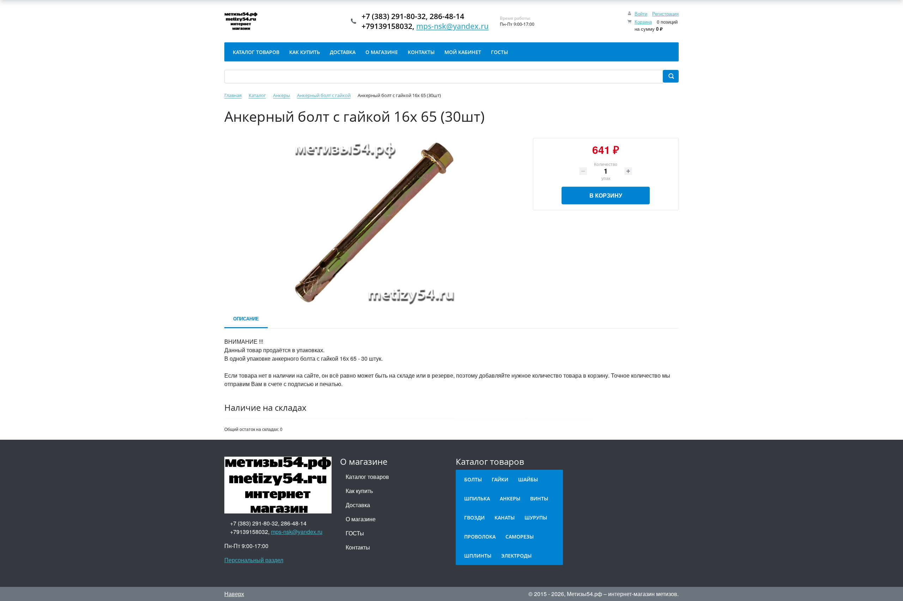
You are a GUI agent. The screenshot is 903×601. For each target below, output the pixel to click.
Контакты (358, 547)
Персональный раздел (253, 560)
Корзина (643, 21)
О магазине (361, 519)
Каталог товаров (367, 477)
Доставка (358, 505)
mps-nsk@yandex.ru (452, 26)
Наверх (234, 594)
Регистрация (665, 13)
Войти (641, 13)
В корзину (605, 195)
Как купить (359, 491)
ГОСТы (355, 533)
